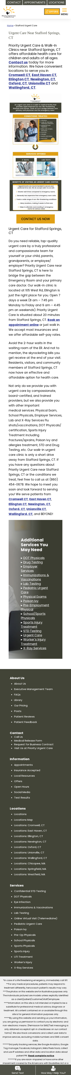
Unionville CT (39, 83)
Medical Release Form (28, 740)
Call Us (18, 737)
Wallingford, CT (22, 87)
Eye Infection (22, 902)
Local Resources (24, 776)
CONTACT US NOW (35, 219)
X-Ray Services (34, 648)
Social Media (22, 792)
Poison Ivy (30, 601)
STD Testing (32, 631)
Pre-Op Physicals (25, 935)
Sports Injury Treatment (31, 624)
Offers (18, 781)
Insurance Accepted (27, 770)
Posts (17, 711)
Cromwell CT (19, 75)
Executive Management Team (33, 689)
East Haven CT (44, 75)
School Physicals (24, 940)
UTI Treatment (23, 956)
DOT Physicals (34, 558)
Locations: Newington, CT (30, 841)
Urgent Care (32, 635)
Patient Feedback (25, 722)
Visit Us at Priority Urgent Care (33, 748)
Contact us (18, 62)
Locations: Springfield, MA (30, 869)
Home (10, 25)
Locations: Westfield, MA (29, 874)
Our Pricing (21, 705)
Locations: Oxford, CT (27, 847)
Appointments (23, 765)
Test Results (22, 797)
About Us (20, 683)
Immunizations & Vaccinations (35, 577)
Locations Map (23, 820)
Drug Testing (33, 562)
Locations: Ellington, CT (28, 836)
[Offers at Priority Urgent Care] (52, 11)
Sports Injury (22, 951)
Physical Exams (35, 596)
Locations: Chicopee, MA (29, 863)
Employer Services (29, 568)
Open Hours (21, 786)
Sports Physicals (24, 946)
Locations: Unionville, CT (29, 852)
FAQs (17, 694)
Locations (20, 814)
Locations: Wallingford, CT (30, 858)
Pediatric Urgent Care (28, 924)
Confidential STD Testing (30, 891)
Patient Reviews (24, 716)
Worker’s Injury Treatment (33, 641)
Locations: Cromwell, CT (29, 825)
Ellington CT (19, 79)
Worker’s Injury (23, 962)
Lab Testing (32, 584)
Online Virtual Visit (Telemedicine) (35, 918)
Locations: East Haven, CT (30, 830)
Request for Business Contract (34, 744)
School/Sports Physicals (33, 616)
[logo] (9, 10)
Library (18, 700)
